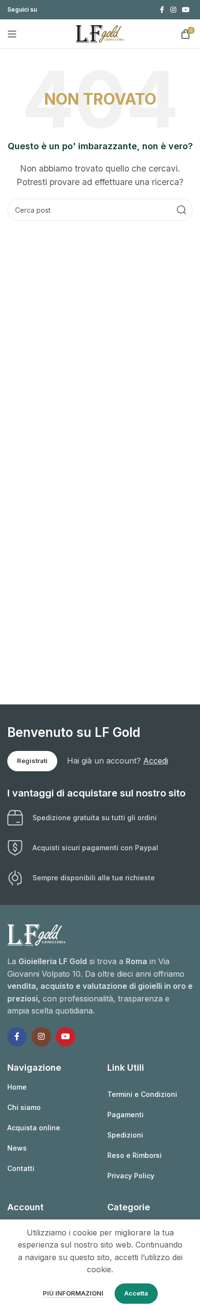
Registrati (32, 761)
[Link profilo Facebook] (161, 9)
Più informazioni (74, 1293)
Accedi (155, 760)
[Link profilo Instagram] (173, 9)
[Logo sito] (100, 33)
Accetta (136, 1293)
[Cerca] (181, 210)
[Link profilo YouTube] (186, 9)
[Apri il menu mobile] (12, 34)
